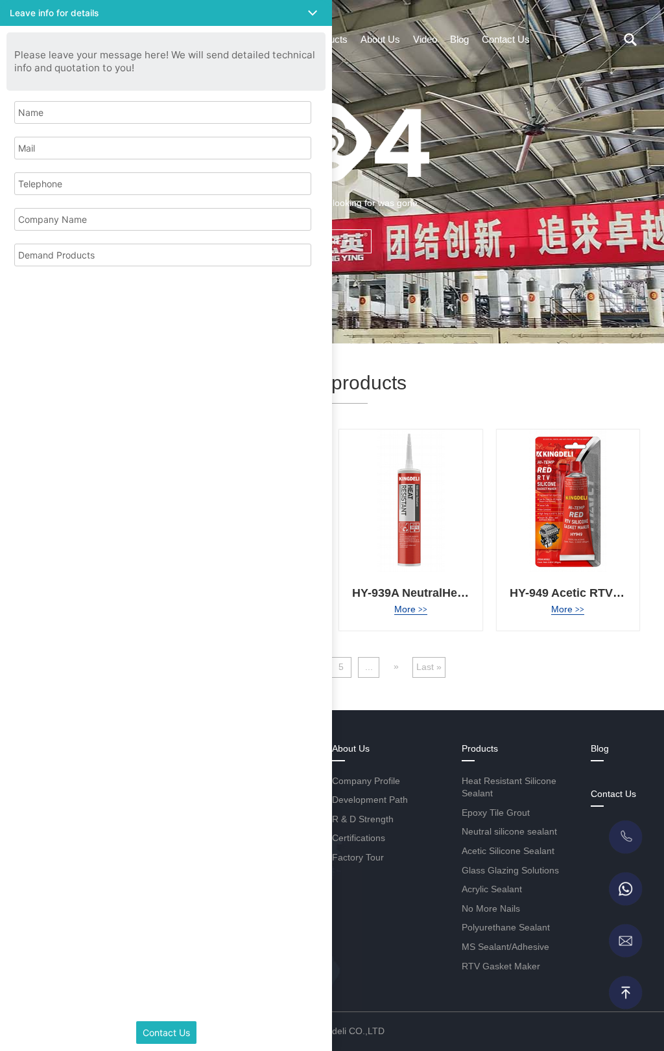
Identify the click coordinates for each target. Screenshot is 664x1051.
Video (425, 39)
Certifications (358, 838)
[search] (630, 39)
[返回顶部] (625, 993)
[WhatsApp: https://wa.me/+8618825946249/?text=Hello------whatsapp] (625, 889)
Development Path (370, 799)
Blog (459, 39)
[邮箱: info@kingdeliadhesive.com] (625, 941)
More (410, 609)
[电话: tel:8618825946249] (625, 837)
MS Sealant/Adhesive (505, 946)
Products (480, 748)
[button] (166, 13)
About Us (380, 39)
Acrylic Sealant (492, 889)
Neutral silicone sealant (509, 831)
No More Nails (491, 908)
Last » (429, 667)
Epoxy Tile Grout (496, 812)
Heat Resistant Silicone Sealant (509, 787)
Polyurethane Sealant (506, 927)
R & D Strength (363, 819)
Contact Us (506, 39)
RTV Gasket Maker (501, 966)
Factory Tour (358, 857)
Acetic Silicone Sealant (508, 851)
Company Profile (366, 781)
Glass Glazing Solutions (510, 870)
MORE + (332, 241)
